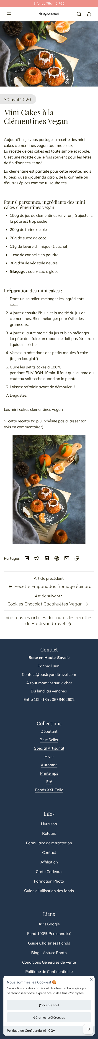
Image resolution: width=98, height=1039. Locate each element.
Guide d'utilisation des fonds (49, 890)
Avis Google (49, 924)
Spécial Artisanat (49, 748)
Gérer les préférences (49, 1017)
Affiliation (49, 862)
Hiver (49, 756)
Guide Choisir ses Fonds (49, 943)
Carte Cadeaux (49, 871)
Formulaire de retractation (49, 842)
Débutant (49, 731)
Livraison (49, 823)
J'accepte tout (49, 1005)
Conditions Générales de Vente (49, 962)
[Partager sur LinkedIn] (47, 558)
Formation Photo (49, 881)
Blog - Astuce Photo (49, 952)
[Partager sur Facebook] (27, 558)
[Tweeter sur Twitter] (37, 558)
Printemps (49, 773)
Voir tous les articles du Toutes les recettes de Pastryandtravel (49, 620)
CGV (51, 1031)
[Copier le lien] (77, 558)
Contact (49, 852)
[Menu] (9, 14)
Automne (49, 764)
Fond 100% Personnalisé (49, 933)
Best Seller (49, 739)
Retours (49, 833)
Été (49, 781)
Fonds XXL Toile (49, 789)
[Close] (91, 981)
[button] (79, 14)
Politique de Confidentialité (26, 1031)
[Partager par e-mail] (67, 558)
